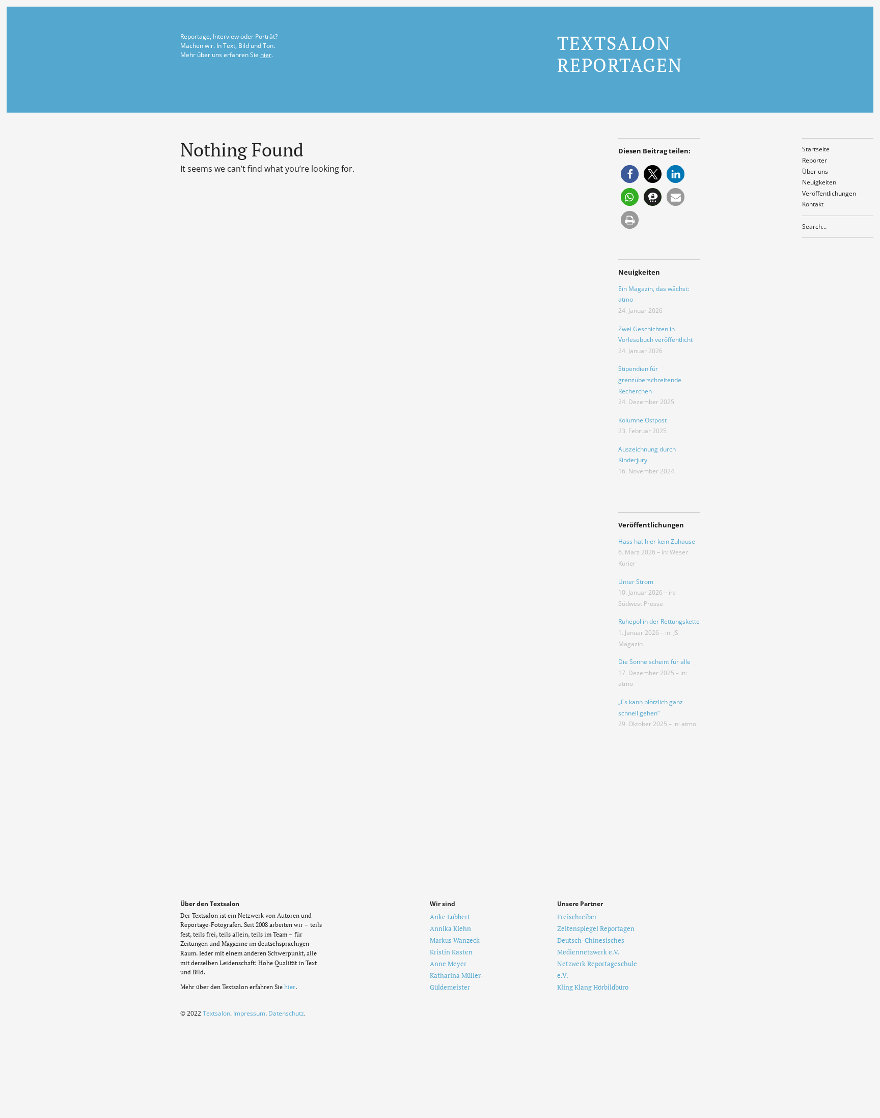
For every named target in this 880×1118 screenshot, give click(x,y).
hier (265, 54)
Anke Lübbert (450, 916)
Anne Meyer (448, 963)
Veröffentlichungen (829, 193)
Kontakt (812, 204)
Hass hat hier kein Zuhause (656, 541)
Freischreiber (577, 916)
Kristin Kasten (451, 951)
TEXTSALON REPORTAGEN (619, 54)
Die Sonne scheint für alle (654, 661)
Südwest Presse (640, 603)
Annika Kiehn (450, 928)
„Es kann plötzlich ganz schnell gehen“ (650, 707)
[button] (630, 174)
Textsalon (216, 1013)
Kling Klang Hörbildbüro (592, 987)
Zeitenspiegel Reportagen (596, 928)
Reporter (814, 160)
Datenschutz (286, 1013)
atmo (625, 683)
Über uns (815, 171)
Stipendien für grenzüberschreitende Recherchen (649, 379)
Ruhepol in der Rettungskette (659, 621)
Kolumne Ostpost (642, 420)
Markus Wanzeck (455, 940)
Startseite (816, 149)
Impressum (249, 1013)
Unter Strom (635, 581)
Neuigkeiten (819, 182)
